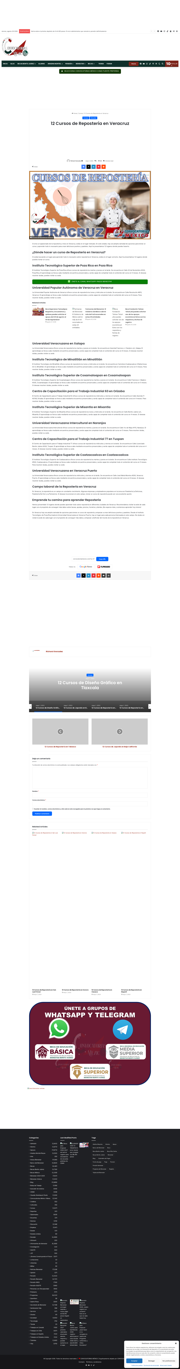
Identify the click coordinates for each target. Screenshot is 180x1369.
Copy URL (102, 559)
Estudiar (93, 118)
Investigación (34, 1247)
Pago (105, 1162)
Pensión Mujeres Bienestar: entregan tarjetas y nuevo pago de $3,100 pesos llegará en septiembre (63, 31)
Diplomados (34, 1214)
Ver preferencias (168, 1361)
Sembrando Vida (35, 1308)
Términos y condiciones (93, 1362)
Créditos (33, 1201)
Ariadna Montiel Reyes (37, 1153)
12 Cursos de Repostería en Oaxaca (102, 991)
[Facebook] (83, 167)
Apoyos (32, 1150)
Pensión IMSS (35, 1282)
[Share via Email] (103, 575)
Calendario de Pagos (104, 1158)
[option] (90, 686)
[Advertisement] (90, 14)
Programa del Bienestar (99, 1169)
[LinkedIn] (93, 167)
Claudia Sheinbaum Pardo (39, 1195)
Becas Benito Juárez (26, 64)
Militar (32, 1266)
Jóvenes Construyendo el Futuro (41, 1256)
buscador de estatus (37, 1189)
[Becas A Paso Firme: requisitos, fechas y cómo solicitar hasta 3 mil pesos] (84, 1144)
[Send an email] (82, 161)
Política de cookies (137, 1365)
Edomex (33, 1221)
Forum (109, 64)
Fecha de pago (97, 1162)
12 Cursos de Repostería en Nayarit (131, 991)
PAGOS (133, 64)
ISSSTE (32, 1250)
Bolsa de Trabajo (35, 1185)
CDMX (32, 1192)
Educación (33, 1224)
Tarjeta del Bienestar (99, 1172)
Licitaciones (34, 1260)
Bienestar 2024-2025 (37, 1176)
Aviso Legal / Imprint (166, 1365)
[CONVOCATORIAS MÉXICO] (15, 47)
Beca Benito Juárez (98, 1151)
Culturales (33, 1205)
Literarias (33, 1263)
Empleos (33, 1227)
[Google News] (85, 566)
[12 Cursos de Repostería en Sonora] (75, 910)
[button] (176, 1343)
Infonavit (33, 1240)
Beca (108, 1148)
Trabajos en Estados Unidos (39, 1337)
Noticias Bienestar (36, 1269)
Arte (31, 1156)
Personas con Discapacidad (39, 1289)
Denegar (151, 1361)
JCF (31, 1253)
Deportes (33, 1211)
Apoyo (114, 1144)
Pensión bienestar (98, 1165)
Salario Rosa (34, 1301)
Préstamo (33, 1292)
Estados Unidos (35, 1234)
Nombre (35, 791)
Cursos (80, 113)
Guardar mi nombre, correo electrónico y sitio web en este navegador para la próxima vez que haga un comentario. (72, 809)
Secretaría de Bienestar (38, 1305)
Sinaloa (32, 1314)
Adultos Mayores (97, 1144)
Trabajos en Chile (36, 1331)
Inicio (5, 64)
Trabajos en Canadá (37, 1327)
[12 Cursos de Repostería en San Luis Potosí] (45, 910)
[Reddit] (103, 167)
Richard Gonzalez (76, 161)
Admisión (33, 1143)
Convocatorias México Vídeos (40, 1198)
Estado (32, 1230)
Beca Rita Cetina (112, 1151)
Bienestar (80, 64)
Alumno (41, 64)
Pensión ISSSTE (35, 1285)
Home (75, 113)
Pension (112, 1162)
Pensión (68, 64)
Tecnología (34, 1321)
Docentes (33, 1218)
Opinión (32, 1272)
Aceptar (134, 1361)
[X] (88, 167)
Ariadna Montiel (54, 64)
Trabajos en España (36, 1334)
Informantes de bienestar (38, 1243)
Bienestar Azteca (36, 1179)
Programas (34, 1295)
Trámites (33, 1340)
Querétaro (33, 1298)
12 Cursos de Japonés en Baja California (90, 685)
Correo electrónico (39, 800)
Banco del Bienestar (37, 1163)
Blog (13, 64)
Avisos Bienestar (35, 1160)
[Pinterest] (98, 167)
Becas (90, 64)
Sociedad (33, 1318)
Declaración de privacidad (151, 1365)
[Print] (108, 575)
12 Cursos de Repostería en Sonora (75, 990)
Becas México (35, 1172)
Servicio (33, 1311)
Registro (111, 1169)
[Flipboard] (103, 566)
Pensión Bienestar (36, 1279)
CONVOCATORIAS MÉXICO (89, 1358)
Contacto (82, 1362)
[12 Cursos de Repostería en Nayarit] (134, 910)
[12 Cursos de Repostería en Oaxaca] (105, 910)
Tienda (101, 64)
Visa (31, 1343)
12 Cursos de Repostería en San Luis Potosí (44, 991)
